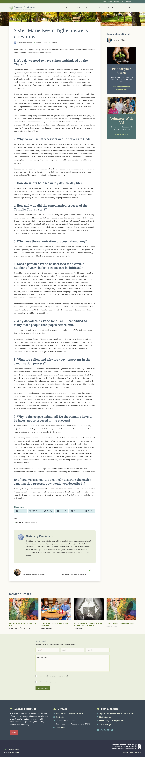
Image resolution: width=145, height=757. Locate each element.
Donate (131, 8)
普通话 (17, 749)
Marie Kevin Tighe (119, 40)
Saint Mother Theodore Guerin (26, 523)
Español (11, 749)
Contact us (60, 717)
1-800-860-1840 (76, 713)
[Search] (135, 1)
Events (110, 1)
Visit (100, 8)
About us (69, 8)
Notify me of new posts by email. (49, 682)
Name (39, 650)
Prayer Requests (118, 1)
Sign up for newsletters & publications (116, 713)
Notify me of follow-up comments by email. (53, 676)
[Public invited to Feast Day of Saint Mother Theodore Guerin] (89, 609)
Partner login (124, 752)
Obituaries (128, 1)
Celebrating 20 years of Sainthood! (120, 623)
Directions (60, 728)
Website (90, 650)
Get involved (110, 8)
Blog (104, 1)
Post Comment (42, 688)
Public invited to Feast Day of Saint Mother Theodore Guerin (88, 624)
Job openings (105, 724)
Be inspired (90, 8)
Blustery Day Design (13, 752)
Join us (122, 8)
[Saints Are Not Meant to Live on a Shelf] (23, 609)
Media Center (105, 717)
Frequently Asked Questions (111, 721)
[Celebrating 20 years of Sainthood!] (121, 609)
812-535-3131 (61, 713)
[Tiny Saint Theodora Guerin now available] (56, 609)
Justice (79, 8)
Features (54, 43)
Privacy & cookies (135, 752)
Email (64, 650)
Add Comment (42, 657)
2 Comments (26, 628)
